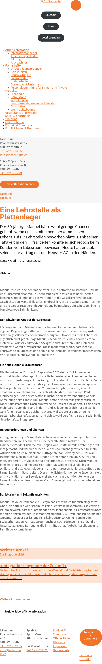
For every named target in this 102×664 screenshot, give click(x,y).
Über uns (11, 119)
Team (51, 26)
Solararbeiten (19, 78)
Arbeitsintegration (17, 50)
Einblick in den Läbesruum (22, 128)
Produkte (11, 90)
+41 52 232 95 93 (11, 173)
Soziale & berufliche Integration (25, 611)
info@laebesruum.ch (13, 155)
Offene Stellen (14, 122)
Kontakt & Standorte (18, 125)
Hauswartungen (21, 75)
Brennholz (17, 94)
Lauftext (51, 15)
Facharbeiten (13, 65)
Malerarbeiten (20, 81)
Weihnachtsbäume (23, 109)
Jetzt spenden (51, 37)
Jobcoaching (19, 62)
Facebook (6, 194)
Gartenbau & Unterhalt (26, 84)
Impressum (60, 646)
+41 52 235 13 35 (11, 151)
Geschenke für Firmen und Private (33, 103)
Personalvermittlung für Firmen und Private (39, 87)
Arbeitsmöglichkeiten (24, 56)
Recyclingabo (19, 100)
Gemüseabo (18, 97)
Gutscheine (18, 106)
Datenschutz (61, 650)
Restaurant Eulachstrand (21, 113)
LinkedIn (5, 198)
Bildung (16, 59)
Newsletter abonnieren (20, 184)
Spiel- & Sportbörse (17, 116)
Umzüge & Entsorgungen (27, 69)
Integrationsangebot (24, 53)
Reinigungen (19, 72)
